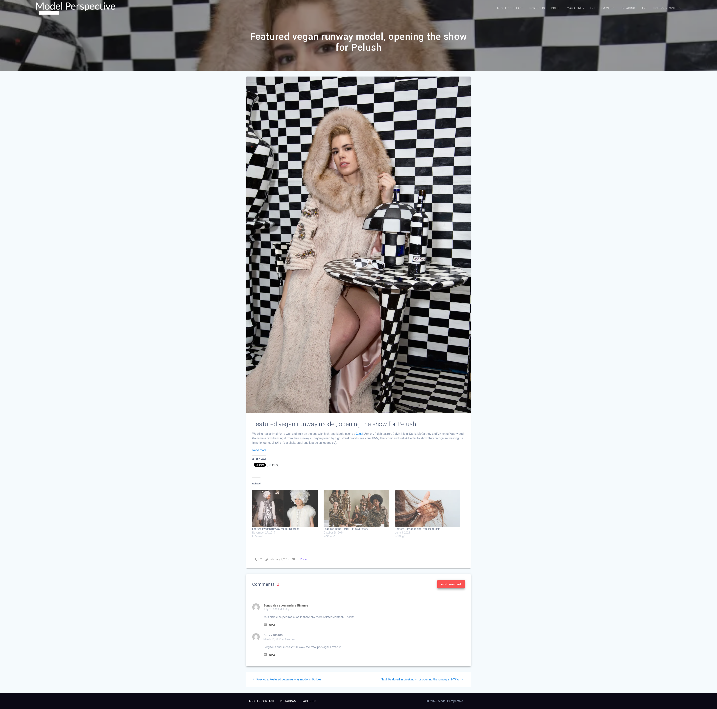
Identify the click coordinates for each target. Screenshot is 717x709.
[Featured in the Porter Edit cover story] (357, 508)
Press (556, 8)
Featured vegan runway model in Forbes (275, 528)
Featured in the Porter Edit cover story (346, 528)
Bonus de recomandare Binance (285, 605)
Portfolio (537, 8)
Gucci (359, 434)
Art (644, 8)
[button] (75, 8)
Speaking (628, 8)
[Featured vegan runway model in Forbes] (286, 508)
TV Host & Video (602, 8)
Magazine (574, 8)
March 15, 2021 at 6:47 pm (279, 639)
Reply (271, 625)
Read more (259, 450)
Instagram (288, 701)
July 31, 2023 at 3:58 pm (277, 609)
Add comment (451, 584)
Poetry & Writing (667, 8)
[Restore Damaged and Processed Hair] (429, 508)
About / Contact (510, 8)
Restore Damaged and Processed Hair (417, 528)
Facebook (309, 701)
